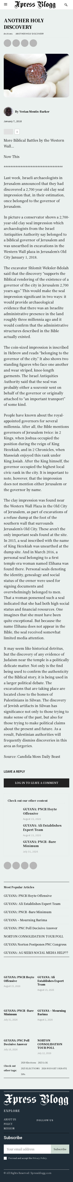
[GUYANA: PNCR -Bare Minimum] (13, 844)
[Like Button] (8, 132)
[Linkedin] (43, 1128)
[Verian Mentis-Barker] (9, 111)
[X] (16, 43)
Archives (8, 33)
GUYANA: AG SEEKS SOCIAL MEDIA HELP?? (36, 952)
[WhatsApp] (33, 43)
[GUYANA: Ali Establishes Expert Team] (13, 828)
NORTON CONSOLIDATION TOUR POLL (49, 1044)
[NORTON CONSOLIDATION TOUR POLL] (53, 1030)
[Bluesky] (48, 1128)
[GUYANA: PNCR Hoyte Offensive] (13, 811)
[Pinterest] (24, 43)
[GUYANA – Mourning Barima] (53, 1000)
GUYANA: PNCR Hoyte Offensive (19, 979)
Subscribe (60, 1149)
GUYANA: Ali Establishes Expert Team (42, 827)
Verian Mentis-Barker (34, 111)
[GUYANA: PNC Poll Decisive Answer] (20, 1030)
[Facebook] (7, 43)
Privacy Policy (39, 1158)
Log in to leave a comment (36, 783)
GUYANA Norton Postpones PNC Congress (35, 944)
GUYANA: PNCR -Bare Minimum (39, 844)
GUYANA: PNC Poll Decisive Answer (16, 1042)
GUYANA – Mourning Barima (51, 1012)
